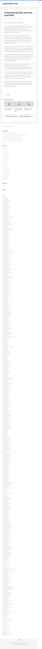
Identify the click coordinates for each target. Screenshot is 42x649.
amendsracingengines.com (7, 533)
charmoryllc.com (5, 375)
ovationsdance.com (6, 339)
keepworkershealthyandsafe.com (8, 228)
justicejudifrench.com (6, 421)
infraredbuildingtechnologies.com (8, 269)
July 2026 (5, 149)
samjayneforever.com (6, 597)
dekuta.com (4, 562)
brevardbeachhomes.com (7, 276)
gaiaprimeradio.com (6, 433)
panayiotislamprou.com (6, 248)
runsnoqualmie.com (6, 541)
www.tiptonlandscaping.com (7, 554)
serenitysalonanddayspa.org (7, 206)
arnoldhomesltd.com (6, 283)
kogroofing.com (5, 243)
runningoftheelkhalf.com (6, 527)
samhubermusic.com (6, 634)
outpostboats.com (6, 360)
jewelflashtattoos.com (6, 233)
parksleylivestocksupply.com (7, 353)
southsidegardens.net (6, 574)
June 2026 (5, 151)
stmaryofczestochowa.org (7, 420)
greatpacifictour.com (6, 469)
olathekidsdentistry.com (6, 311)
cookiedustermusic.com (7, 461)
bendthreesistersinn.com (7, 457)
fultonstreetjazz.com (6, 256)
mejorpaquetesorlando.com (7, 313)
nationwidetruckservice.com (7, 467)
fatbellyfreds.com (5, 581)
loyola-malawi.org (5, 357)
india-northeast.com (6, 279)
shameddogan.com (6, 505)
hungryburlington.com (6, 426)
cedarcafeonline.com (6, 207)
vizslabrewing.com (6, 300)
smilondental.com (5, 319)
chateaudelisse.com (6, 250)
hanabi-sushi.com (5, 560)
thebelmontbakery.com (6, 221)
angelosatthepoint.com (6, 481)
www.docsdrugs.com (6, 542)
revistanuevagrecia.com (6, 410)
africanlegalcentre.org (6, 403)
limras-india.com (5, 198)
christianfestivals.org (6, 440)
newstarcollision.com (6, 320)
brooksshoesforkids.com (7, 497)
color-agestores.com (6, 355)
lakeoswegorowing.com (6, 618)
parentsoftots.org (5, 506)
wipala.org (4, 356)
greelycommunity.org (6, 405)
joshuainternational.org (6, 520)
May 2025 (5, 161)
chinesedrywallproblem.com (7, 456)
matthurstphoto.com (6, 598)
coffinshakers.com (6, 419)
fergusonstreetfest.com (6, 596)
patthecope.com (5, 489)
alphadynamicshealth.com (7, 606)
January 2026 (5, 157)
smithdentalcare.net (6, 632)
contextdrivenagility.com (6, 417)
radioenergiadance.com (6, 246)
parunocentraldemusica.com (7, 586)
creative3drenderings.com (7, 507)
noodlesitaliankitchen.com (7, 229)
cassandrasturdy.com (6, 365)
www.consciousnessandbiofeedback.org (9, 569)
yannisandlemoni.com (6, 303)
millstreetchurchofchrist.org (7, 603)
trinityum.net (5, 575)
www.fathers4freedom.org (7, 525)
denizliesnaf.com (5, 486)
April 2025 (5, 163)
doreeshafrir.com (5, 413)
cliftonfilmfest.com (6, 285)
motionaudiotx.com (6, 626)
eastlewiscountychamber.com (7, 382)
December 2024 (6, 170)
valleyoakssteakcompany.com (7, 483)
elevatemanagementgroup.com (8, 612)
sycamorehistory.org (6, 567)
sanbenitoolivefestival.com (7, 367)
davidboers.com (5, 511)
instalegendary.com (6, 227)
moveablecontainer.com (6, 258)
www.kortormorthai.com (7, 534)
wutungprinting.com (6, 446)
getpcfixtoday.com (6, 234)
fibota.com (4, 584)
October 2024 (5, 174)
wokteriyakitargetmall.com (7, 327)
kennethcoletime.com (6, 425)
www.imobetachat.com (6, 512)
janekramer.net (5, 429)
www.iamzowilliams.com (7, 570)
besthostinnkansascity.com (7, 631)
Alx (25, 644)
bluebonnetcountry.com (6, 236)
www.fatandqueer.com (6, 535)
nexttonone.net (5, 518)
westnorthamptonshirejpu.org (7, 254)
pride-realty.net (5, 605)
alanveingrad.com (5, 443)
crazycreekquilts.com (6, 392)
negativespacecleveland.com (7, 453)
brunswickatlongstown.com (7, 427)
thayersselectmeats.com (7, 498)
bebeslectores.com (6, 265)
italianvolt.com (5, 298)
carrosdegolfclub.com (6, 271)
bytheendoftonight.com (6, 361)
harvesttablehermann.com (7, 270)
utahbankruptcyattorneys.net (7, 290)
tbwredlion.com (5, 591)
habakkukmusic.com (6, 517)
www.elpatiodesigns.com (7, 582)
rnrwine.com (5, 617)
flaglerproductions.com (6, 389)
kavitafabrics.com (5, 463)
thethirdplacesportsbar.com (7, 577)
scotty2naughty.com (6, 412)
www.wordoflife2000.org (7, 292)
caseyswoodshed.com (6, 484)
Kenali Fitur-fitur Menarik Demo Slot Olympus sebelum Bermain (13, 138)
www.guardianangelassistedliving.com (9, 588)
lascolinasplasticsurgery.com (7, 548)
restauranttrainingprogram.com (8, 332)
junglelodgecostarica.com (7, 439)
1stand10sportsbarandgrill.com (8, 314)
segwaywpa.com (5, 500)
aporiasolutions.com (6, 499)
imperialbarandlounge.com (7, 286)
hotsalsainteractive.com (6, 205)
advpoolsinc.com (5, 479)
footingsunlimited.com (6, 540)
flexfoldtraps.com (5, 532)
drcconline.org (5, 476)
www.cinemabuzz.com (6, 563)
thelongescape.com (6, 436)
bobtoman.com (5, 241)
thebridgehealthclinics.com (7, 503)
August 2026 (5, 147)
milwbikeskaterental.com (7, 448)
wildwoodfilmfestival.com (7, 253)
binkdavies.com (5, 393)
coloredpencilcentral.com (7, 284)
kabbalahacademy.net (6, 318)
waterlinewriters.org (6, 504)
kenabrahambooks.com (6, 396)
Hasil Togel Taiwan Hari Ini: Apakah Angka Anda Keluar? (12, 140)
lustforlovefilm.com (6, 399)
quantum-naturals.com (6, 593)
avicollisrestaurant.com (6, 475)
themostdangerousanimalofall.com (8, 378)
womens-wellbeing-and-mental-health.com (9, 336)
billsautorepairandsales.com (7, 592)
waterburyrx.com (5, 478)
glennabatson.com (6, 386)
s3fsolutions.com (5, 275)
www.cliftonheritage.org (6, 549)
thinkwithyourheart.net (6, 289)
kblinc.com (4, 305)
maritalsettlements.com (6, 447)
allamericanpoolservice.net (7, 333)
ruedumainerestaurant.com (7, 406)
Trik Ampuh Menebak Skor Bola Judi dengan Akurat (18, 110)
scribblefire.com (5, 348)
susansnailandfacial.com (7, 521)
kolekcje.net (4, 341)
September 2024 (6, 176)
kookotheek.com (5, 247)
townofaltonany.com (6, 450)
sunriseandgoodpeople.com (7, 455)
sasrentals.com (5, 321)
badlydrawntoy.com (6, 514)
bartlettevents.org (5, 257)
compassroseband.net (6, 492)
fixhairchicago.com (6, 485)
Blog (19, 18)
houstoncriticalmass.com (7, 377)
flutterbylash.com (5, 607)
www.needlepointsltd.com (7, 546)
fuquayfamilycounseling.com (7, 619)
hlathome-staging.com (6, 326)
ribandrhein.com (5, 340)
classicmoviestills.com (6, 368)
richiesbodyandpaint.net (6, 200)
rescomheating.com (6, 628)
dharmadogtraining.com (6, 625)
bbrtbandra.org (5, 235)
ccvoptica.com (5, 556)
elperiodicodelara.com (6, 199)
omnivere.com (5, 211)
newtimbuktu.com (5, 213)
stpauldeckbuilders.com (6, 539)
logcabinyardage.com (6, 510)
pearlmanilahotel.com (6, 239)
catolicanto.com (5, 342)
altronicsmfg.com (5, 214)
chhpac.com (5, 624)
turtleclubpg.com (5, 468)
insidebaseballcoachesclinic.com (8, 600)
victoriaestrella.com (6, 470)
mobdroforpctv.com (6, 364)
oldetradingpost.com (6, 263)
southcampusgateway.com (7, 249)
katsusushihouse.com (6, 404)
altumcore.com (5, 493)
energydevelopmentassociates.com (8, 272)
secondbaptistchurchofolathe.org (8, 621)
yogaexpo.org (5, 349)
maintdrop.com (5, 240)
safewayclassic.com (6, 222)
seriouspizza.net (5, 491)
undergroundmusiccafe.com (7, 633)
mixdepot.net (5, 564)
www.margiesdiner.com (6, 543)
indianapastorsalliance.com (7, 482)
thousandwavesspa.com (7, 471)
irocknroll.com (5, 291)
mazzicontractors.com (6, 576)
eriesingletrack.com (6, 306)
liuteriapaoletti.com (6, 454)
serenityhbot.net (5, 519)
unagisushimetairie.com (6, 232)
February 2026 (5, 155)
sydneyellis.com (5, 329)
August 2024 (5, 178)
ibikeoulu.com (5, 418)
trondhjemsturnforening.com (7, 589)
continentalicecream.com (7, 391)
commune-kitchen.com (6, 397)
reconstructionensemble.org (7, 462)
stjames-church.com (6, 411)
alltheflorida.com (5, 599)
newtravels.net (5, 219)
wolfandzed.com (5, 561)
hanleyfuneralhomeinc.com (7, 312)
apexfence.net (5, 635)
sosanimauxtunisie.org (6, 242)
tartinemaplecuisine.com (7, 428)
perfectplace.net (5, 346)
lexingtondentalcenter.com (7, 328)
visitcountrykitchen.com (6, 441)
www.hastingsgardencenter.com (8, 571)
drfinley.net (4, 614)
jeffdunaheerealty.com (6, 528)
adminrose (16, 18)
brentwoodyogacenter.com (7, 553)
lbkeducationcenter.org (6, 343)
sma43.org (4, 550)
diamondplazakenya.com (7, 590)
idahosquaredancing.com (7, 293)
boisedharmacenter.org (6, 354)
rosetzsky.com (5, 407)
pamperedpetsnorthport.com (7, 307)
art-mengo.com (5, 432)
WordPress (18, 644)
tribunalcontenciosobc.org (7, 383)
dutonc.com (5, 435)
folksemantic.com (6, 296)
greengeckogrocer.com (6, 325)
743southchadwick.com (6, 278)
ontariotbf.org (5, 226)
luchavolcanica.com (6, 464)
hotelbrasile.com (5, 255)
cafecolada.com (5, 369)
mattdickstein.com (6, 513)
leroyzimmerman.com (6, 613)
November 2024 (6, 172)
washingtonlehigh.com (6, 557)
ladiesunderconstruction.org (7, 264)
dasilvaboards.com (6, 385)
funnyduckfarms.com (6, 610)
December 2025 (6, 159)
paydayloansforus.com (6, 220)
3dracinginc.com (5, 376)
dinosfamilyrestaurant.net (7, 268)
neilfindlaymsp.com (6, 474)
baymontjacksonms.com (7, 449)
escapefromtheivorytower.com (8, 277)
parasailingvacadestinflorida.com (8, 604)
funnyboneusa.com (6, 460)
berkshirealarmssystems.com (7, 299)
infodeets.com (5, 204)
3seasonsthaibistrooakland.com (8, 347)
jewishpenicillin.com (6, 334)
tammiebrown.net (5, 434)
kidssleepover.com (6, 218)
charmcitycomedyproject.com (7, 414)
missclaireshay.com (6, 197)
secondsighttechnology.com (7, 322)
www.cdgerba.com (6, 585)
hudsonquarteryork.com (6, 583)
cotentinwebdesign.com (6, 262)
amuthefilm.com (5, 398)
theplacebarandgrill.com (6, 477)
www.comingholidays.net (7, 372)
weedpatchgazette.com (6, 304)
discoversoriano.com (6, 370)
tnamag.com (5, 496)
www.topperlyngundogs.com (7, 526)
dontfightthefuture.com (6, 282)
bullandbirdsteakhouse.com (7, 547)
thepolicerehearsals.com (7, 379)
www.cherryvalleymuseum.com (8, 261)
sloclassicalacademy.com (7, 384)
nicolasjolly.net (5, 400)
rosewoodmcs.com (10, 4)
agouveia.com (5, 620)
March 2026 (5, 153)
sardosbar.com (5, 297)
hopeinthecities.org (6, 362)
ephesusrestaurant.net (6, 578)
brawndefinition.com (6, 390)
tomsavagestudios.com (6, 335)
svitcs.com (4, 490)
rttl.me (4, 627)
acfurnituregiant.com (6, 208)
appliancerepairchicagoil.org (7, 225)
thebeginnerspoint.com (6, 371)
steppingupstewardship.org (7, 555)
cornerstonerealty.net (6, 568)
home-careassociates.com (7, 350)
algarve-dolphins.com (6, 442)
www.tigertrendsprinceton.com (8, 524)
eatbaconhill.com (5, 215)
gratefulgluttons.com (6, 363)
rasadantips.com (5, 212)
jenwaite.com (5, 611)
